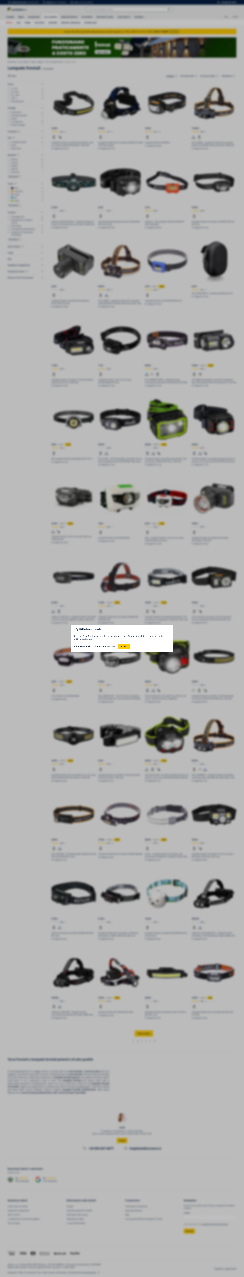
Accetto (124, 646)
